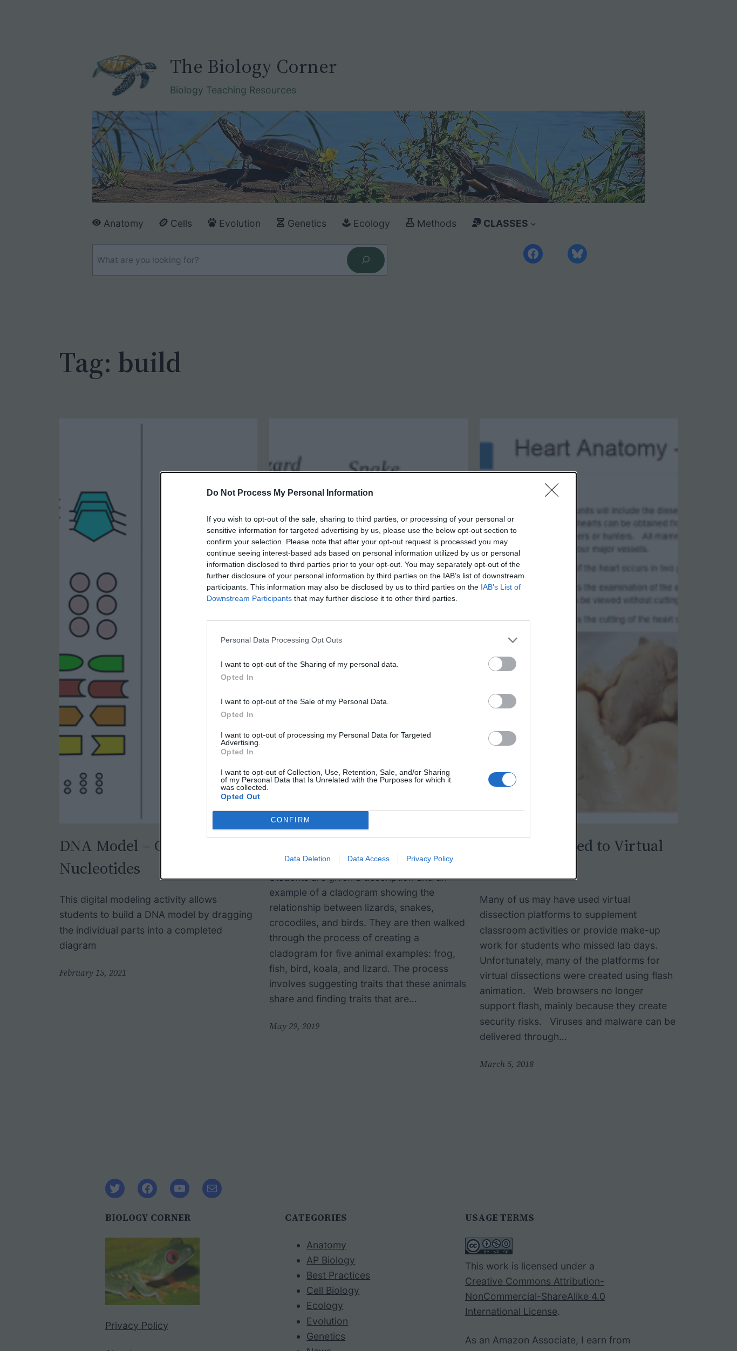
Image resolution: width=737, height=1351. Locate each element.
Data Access (368, 858)
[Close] (555, 493)
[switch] (502, 664)
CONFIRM (291, 820)
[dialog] (368, 675)
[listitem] (368, 640)
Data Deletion (307, 858)
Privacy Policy (429, 858)
